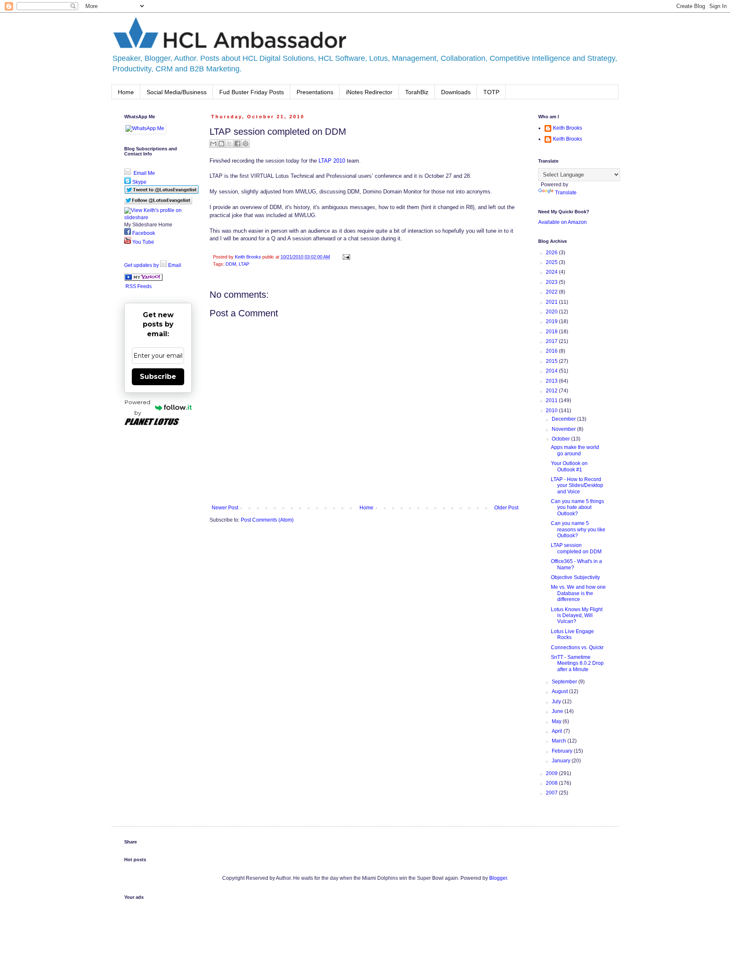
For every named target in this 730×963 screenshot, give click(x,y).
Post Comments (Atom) (267, 520)
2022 (552, 292)
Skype (139, 182)
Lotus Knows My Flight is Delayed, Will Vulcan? (576, 616)
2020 (552, 312)
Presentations (315, 92)
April (558, 731)
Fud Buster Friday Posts (251, 92)
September (565, 682)
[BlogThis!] (221, 143)
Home (126, 92)
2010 (552, 410)
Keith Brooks (567, 128)
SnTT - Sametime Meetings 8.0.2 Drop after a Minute (577, 663)
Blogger (498, 878)
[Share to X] (229, 143)
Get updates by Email (152, 265)
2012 (552, 391)
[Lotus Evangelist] (143, 279)
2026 (552, 253)
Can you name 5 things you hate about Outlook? (577, 507)
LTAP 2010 (332, 161)
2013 (552, 381)
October (561, 439)
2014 (552, 371)
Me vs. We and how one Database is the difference (578, 593)
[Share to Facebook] (237, 143)
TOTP (491, 92)
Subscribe (158, 377)
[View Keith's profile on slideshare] (158, 217)
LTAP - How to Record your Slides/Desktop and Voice (577, 485)
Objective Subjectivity (575, 577)
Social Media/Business (177, 92)
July (557, 702)
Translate (566, 193)
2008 (552, 783)
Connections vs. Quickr (577, 647)
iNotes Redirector (369, 92)
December (564, 419)
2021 (552, 302)
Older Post (506, 508)
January (562, 761)
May (557, 721)
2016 (552, 351)
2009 (552, 773)
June (558, 711)
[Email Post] (345, 256)
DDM (231, 264)
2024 (552, 272)
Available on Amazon (562, 222)
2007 (552, 793)
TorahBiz (416, 92)
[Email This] (213, 143)
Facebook (143, 233)
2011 (552, 400)
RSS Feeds (138, 286)
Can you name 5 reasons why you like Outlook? (578, 529)
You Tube (142, 242)
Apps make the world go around (575, 450)
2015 (552, 361)
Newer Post (225, 508)
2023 (552, 282)
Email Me (143, 173)
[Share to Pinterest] (245, 143)
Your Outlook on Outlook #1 (569, 466)
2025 (552, 262)
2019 (552, 321)
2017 (552, 341)
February (563, 751)
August (560, 691)
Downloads (456, 92)
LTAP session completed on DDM (576, 548)
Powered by (137, 407)
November (564, 429)
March (559, 741)
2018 (552, 332)
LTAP (244, 264)
